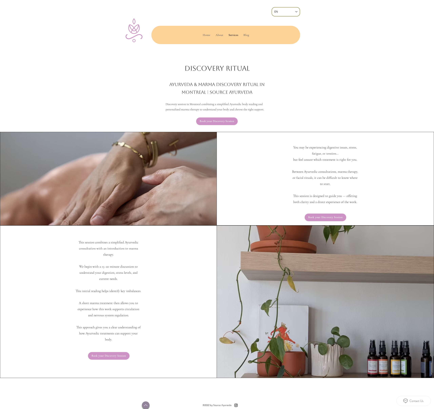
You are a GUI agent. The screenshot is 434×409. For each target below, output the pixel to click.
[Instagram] (236, 405)
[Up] (146, 405)
